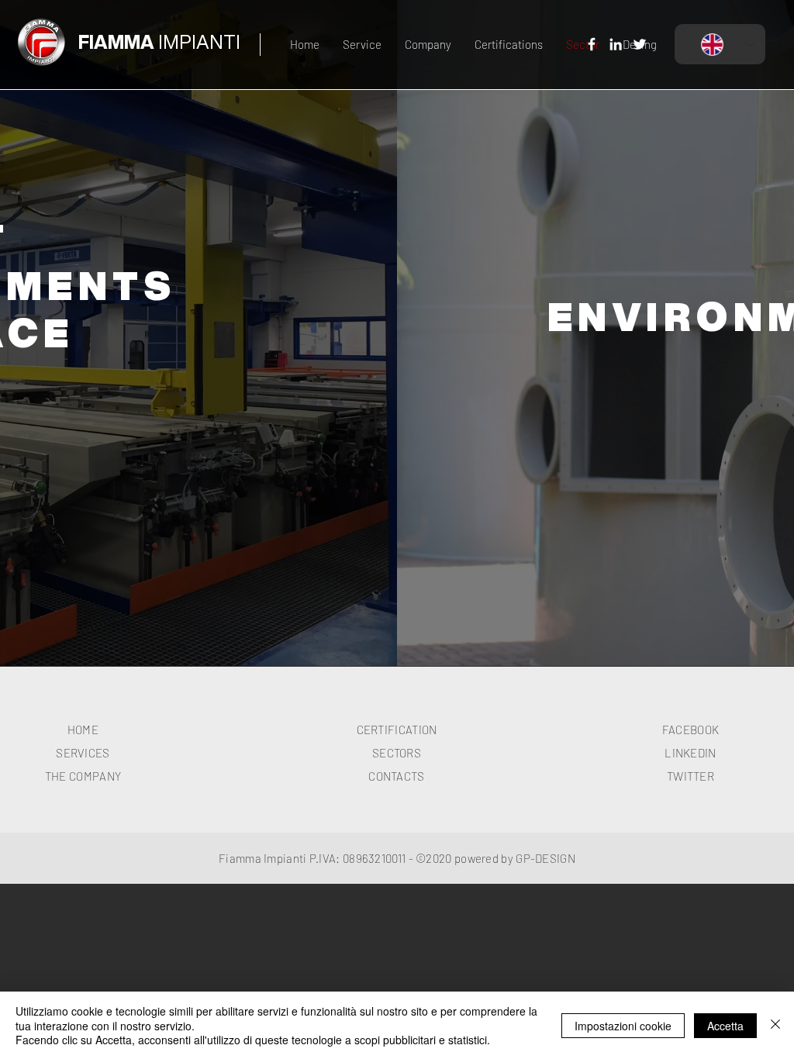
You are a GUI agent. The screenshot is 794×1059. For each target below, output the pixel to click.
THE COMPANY (83, 776)
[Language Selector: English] (720, 44)
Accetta (725, 1025)
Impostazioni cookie (623, 1025)
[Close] (775, 1025)
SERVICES (82, 753)
